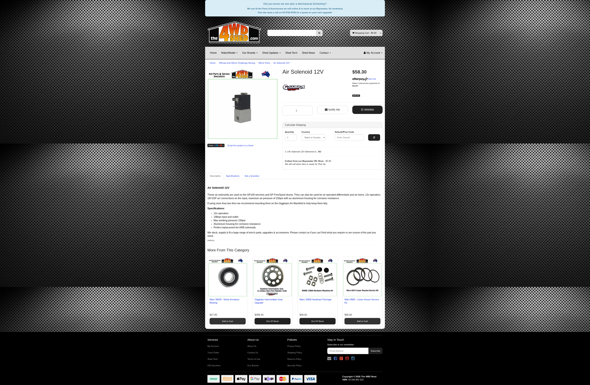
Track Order (213, 352)
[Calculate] (374, 137)
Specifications (232, 176)
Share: (211, 145)
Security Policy (294, 365)
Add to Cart (227, 321)
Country (305, 132)
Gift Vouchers (213, 365)
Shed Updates (270, 52)
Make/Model (228, 52)
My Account (213, 346)
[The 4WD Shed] (234, 31)
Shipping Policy (294, 352)
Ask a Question (252, 176)
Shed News (308, 52)
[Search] (319, 33)
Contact (324, 52)
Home (213, 52)
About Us (251, 346)
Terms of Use (253, 359)
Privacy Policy (294, 346)
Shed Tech (291, 52)
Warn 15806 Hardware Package (315, 299)
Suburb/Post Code (344, 132)
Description (215, 176)
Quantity (289, 132)
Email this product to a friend (240, 145)
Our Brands (249, 52)
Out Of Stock (272, 321)
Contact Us (252, 352)
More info (372, 79)
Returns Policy (294, 359)
